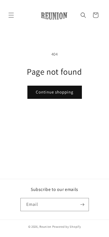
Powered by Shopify (66, 227)
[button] (11, 15)
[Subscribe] (82, 204)
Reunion (45, 227)
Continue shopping (55, 92)
